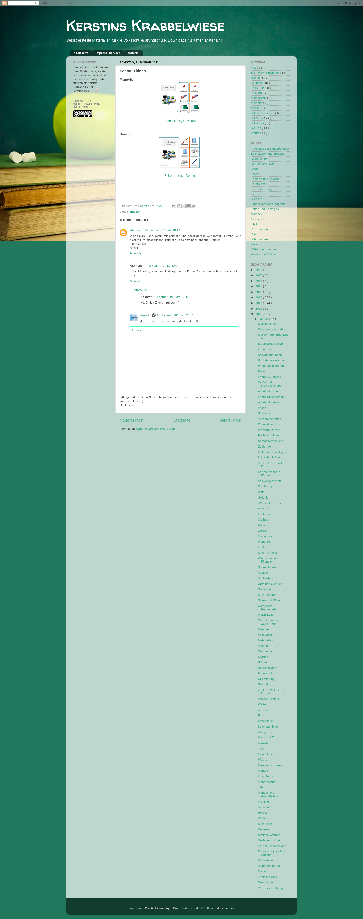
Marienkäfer (266, 754)
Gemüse (256, 194)
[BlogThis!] (179, 206)
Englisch (135, 211)
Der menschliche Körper (269, 473)
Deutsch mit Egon (269, 457)
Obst (254, 224)
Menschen (258, 219)
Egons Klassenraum (271, 396)
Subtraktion (265, 578)
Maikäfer (264, 743)
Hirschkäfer (265, 721)
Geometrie (265, 651)
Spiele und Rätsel (269, 600)
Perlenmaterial (260, 229)
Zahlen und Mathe (263, 254)
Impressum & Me (108, 53)
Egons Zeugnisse (269, 376)
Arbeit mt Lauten (269, 402)
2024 (259, 269)
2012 (259, 308)
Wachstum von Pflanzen (268, 560)
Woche (262, 759)
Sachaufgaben (267, 594)
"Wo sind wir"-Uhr (269, 503)
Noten (262, 871)
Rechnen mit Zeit (269, 840)
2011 (259, 314)
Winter (262, 818)
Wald (261, 492)
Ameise (263, 710)
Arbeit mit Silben (269, 391)
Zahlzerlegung (267, 876)
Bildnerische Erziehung (266, 72)
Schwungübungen (270, 354)
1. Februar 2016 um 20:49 (160, 265)
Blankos (256, 77)
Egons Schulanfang (271, 365)
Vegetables (265, 634)
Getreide (264, 684)
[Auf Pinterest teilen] (193, 206)
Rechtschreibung (269, 435)
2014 (259, 297)
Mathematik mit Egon (272, 452)
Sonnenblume (267, 567)
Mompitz (257, 103)
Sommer (263, 807)
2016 (259, 286)
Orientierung (266, 679)
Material (133, 53)
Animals (263, 508)
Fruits (262, 547)
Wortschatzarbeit (269, 430)
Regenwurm (266, 829)
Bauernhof (265, 673)
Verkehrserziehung (270, 888)
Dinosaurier (265, 860)
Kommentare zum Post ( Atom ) (157, 428)
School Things (267, 552)
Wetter (262, 704)
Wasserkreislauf (268, 698)
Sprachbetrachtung (270, 440)
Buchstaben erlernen (272, 360)
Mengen (263, 629)
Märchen (257, 214)
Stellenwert (265, 589)
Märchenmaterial (269, 865)
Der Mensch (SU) (262, 163)
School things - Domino (180, 175)
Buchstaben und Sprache (267, 153)
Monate (263, 770)
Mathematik (259, 97)
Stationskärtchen (269, 835)
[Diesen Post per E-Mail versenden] (174, 206)
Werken (256, 133)
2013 (259, 303)
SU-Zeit (256, 128)
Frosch (262, 715)
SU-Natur (257, 118)
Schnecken (265, 823)
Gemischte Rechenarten (268, 607)
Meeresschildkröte (270, 765)
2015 (259, 292)
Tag (260, 748)
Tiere (254, 244)
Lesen (262, 408)
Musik (255, 108)
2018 (259, 275)
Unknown (136, 230)
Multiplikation (266, 614)
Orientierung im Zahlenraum (268, 622)
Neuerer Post (131, 420)
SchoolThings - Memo (180, 121)
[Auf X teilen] (184, 206)
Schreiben (264, 413)
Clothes (263, 519)
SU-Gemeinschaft (263, 113)
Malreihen (264, 645)
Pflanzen (256, 234)
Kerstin (145, 205)
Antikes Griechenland (272, 845)
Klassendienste (268, 323)
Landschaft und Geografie (268, 204)
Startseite (81, 53)
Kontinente (265, 514)
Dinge (255, 168)
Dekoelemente (260, 158)
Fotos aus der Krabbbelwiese (270, 148)
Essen (255, 173)
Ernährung (265, 486)
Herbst (262, 812)
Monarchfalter (267, 781)
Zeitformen (265, 446)
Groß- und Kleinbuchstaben (270, 384)
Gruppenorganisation (272, 329)
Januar (264, 319)
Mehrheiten (265, 640)
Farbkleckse (259, 184)
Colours (263, 530)
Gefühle (263, 497)
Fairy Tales (265, 776)
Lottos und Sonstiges (265, 209)
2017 (259, 281)
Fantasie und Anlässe (265, 179)
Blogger (229, 908)
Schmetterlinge (268, 726)
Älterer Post (230, 420)
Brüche (262, 662)
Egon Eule (258, 87)
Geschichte (265, 882)
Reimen (263, 371)
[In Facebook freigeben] (188, 206)
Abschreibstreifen (269, 418)
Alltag (255, 67)
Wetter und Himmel (263, 249)
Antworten (136, 253)
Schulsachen (259, 239)
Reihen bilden (267, 667)
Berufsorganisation (270, 343)
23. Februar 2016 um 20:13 (175, 315)
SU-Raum (258, 123)
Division (263, 656)
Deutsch (257, 82)
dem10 (200, 908)
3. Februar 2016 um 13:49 (171, 296)
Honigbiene (265, 732)
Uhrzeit (262, 525)
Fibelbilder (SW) (261, 189)
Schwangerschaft (269, 481)
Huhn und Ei (266, 737)
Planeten (264, 541)
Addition (263, 572)
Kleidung (256, 198)
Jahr (261, 787)
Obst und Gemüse (270, 583)
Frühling (263, 801)
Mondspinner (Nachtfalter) (268, 794)
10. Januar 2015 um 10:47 (162, 230)
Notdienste (265, 536)
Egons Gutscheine (270, 424)
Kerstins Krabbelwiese (145, 25)
